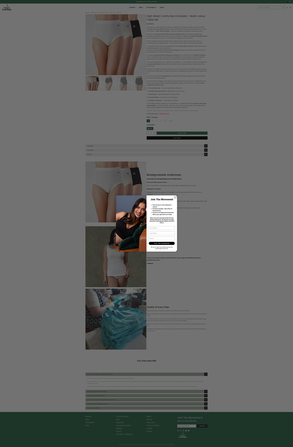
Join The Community (162, 243)
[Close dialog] (175, 197)
